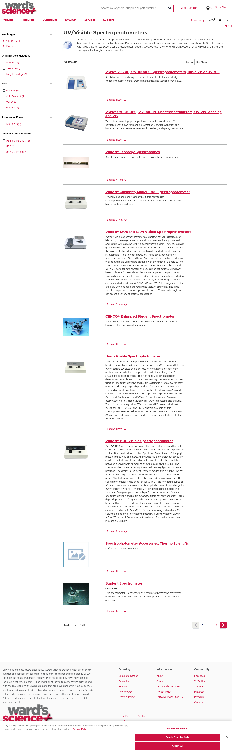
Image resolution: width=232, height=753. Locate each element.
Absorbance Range (12, 117)
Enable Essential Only (177, 737)
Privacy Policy (163, 692)
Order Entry (197, 20)
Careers (198, 702)
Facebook (199, 676)
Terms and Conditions (168, 686)
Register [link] (193, 8)
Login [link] (183, 8)
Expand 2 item (115, 220)
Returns (123, 686)
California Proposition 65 (169, 697)
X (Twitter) (200, 681)
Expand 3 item (115, 304)
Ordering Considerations (16, 56)
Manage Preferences (177, 728)
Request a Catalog (128, 676)
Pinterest (199, 692)
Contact (160, 681)
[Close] (226, 736)
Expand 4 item (115, 180)
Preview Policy (127, 697)
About (159, 676)
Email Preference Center (132, 716)
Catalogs (70, 20)
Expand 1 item (114, 100)
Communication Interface (16, 134)
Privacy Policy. (80, 729)
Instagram (199, 697)
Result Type (8, 34)
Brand (5, 83)
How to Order (126, 692)
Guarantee (124, 681)
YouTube (198, 686)
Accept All (177, 746)
